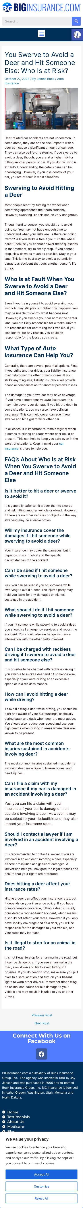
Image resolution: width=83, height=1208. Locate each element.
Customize (41, 1186)
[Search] (76, 21)
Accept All (41, 1174)
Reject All (41, 1198)
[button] (41, 33)
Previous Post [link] (42, 1015)
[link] (77, 35)
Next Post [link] (42, 1023)
